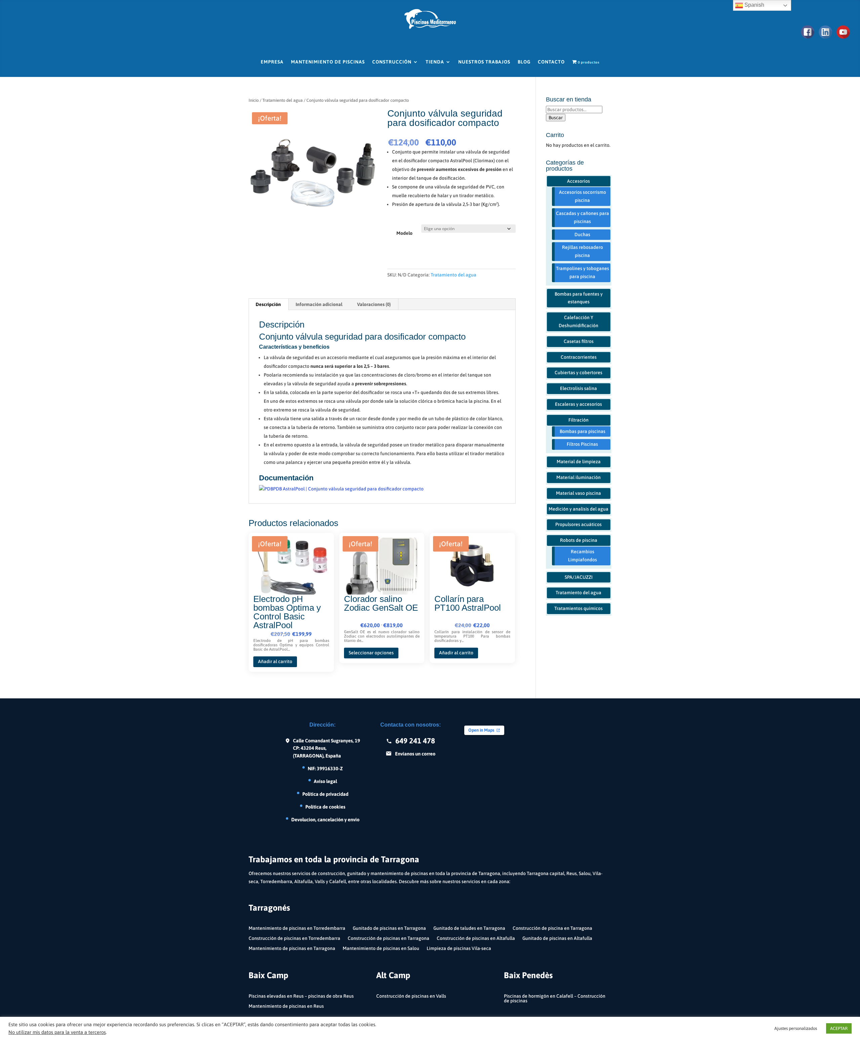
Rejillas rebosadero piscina (582, 251)
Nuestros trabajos (484, 61)
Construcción (392, 61)
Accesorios (578, 181)
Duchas (582, 234)
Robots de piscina (578, 540)
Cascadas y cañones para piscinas (582, 217)
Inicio (254, 100)
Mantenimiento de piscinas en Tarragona (292, 948)
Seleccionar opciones (371, 652)
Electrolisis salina (578, 388)
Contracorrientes (579, 357)
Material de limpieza (579, 461)
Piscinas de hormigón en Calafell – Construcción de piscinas (554, 998)
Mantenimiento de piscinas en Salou (381, 948)
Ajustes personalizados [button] (795, 1028)
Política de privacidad (325, 794)
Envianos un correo (415, 753)
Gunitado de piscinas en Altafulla (557, 938)
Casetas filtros (579, 341)
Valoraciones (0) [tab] (374, 304)
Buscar (556, 117)
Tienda (435, 61)
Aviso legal (325, 781)
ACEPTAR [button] (839, 1028)
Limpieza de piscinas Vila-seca (459, 948)
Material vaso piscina (578, 493)
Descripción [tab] (268, 304)
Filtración (578, 420)
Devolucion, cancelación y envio (325, 819)
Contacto (551, 61)
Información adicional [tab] (319, 304)
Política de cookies (325, 807)
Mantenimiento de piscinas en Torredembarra (297, 928)
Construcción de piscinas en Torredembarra (294, 938)
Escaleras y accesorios (578, 404)
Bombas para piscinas (582, 431)
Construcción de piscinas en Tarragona (388, 938)
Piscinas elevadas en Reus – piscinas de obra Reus (301, 996)
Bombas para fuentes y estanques (579, 298)
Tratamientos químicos (578, 608)
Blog (524, 61)
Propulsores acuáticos (578, 524)
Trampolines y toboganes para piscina (582, 272)
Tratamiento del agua (282, 100)
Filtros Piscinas (582, 444)
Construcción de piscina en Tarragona (552, 928)
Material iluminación (578, 477)
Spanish (753, 5)
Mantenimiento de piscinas (328, 61)
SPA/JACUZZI (579, 577)
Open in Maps (481, 730)
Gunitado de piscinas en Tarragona (389, 928)
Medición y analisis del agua (578, 509)
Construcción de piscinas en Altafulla (476, 938)
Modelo (404, 233)
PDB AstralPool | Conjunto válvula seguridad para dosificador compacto (348, 488)
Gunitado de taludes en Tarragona (469, 928)
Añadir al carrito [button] (275, 661)
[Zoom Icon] (313, 173)
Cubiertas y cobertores (578, 372)
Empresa (272, 61)
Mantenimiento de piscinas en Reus (286, 1006)
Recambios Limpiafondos (582, 555)
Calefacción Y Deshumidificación (578, 321)
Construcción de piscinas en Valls (411, 996)
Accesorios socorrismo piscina (582, 196)
